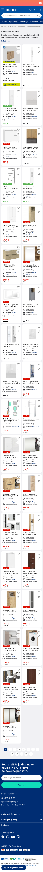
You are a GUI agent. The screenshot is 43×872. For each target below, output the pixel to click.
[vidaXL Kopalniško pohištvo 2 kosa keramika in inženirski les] (11, 264)
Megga (13, 463)
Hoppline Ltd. (36, 389)
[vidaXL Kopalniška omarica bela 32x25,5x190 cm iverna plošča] (32, 185)
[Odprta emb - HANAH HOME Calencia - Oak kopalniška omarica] (11, 66)
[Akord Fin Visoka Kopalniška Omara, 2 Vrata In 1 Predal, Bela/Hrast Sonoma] (32, 492)
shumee (34, 116)
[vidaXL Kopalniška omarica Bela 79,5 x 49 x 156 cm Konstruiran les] (11, 224)
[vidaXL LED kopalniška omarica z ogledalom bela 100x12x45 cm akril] (11, 304)
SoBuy (34, 72)
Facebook (2, 836)
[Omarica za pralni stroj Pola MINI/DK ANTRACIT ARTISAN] (32, 146)
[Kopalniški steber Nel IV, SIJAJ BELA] (11, 342)
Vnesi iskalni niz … (18, 15)
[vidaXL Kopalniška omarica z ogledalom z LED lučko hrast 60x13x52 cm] (32, 264)
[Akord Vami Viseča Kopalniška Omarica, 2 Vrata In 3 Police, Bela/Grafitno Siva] (32, 454)
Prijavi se (22, 785)
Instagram (7, 836)
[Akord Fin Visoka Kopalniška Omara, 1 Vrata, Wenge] (32, 686)
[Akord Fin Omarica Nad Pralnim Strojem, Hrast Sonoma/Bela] (32, 647)
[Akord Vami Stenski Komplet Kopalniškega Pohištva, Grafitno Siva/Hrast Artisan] (11, 686)
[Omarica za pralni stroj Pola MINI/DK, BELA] (32, 107)
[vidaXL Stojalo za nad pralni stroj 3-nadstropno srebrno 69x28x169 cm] (11, 185)
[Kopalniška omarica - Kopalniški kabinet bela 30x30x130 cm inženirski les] (11, 107)
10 (17, 754)
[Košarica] (40, 10)
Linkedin (18, 836)
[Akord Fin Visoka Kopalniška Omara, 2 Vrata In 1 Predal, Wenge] (32, 570)
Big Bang (14, 71)
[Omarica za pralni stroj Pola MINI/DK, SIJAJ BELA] (11, 380)
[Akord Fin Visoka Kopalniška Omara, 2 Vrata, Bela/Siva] (32, 608)
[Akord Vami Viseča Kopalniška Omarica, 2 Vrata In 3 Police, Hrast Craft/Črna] (11, 724)
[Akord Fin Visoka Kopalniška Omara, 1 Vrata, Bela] (11, 570)
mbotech (34, 155)
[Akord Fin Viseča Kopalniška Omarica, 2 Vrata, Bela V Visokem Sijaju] (11, 454)
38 (26, 754)
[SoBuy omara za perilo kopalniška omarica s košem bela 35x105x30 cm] (32, 304)
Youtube (13, 836)
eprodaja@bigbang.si (9, 802)
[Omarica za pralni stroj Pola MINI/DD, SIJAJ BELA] (32, 342)
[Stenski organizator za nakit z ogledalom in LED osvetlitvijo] (32, 380)
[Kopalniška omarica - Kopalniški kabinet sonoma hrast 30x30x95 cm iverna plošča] (32, 224)
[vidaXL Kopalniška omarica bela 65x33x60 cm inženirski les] (11, 146)
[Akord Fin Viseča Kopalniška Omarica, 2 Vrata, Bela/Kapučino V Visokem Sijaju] (11, 647)
